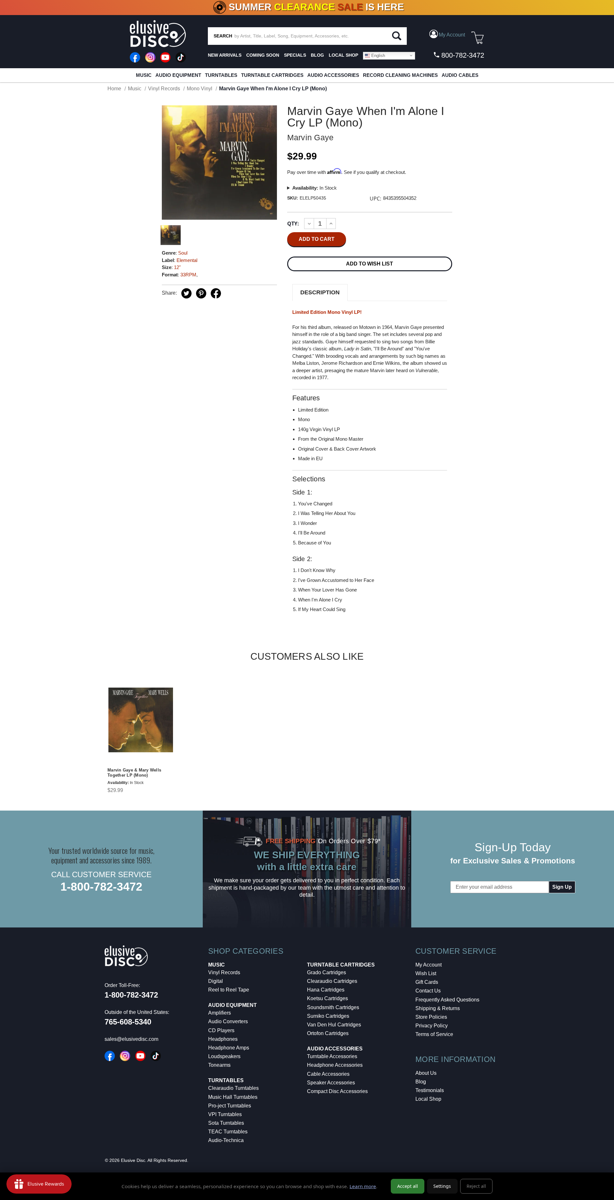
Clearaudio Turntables (233, 1088)
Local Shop (428, 1099)
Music (144, 75)
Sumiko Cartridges (328, 1016)
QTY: (293, 223)
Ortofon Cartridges (328, 1033)
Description (320, 292)
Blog (420, 1081)
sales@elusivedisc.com (131, 1039)
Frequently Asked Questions (447, 999)
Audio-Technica (226, 1140)
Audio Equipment (178, 75)
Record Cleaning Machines (400, 75)
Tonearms (219, 1065)
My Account (428, 964)
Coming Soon (262, 55)
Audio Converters (228, 1021)
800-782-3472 (461, 55)
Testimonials (429, 1090)
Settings (442, 1186)
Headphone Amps (228, 1047)
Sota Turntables (226, 1123)
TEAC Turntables (228, 1131)
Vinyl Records (224, 972)
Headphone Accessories (335, 1065)
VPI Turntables (225, 1114)
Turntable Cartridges (272, 75)
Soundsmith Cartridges (333, 1007)
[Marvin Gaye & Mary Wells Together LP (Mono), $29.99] (140, 720)
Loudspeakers (224, 1056)
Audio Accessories (333, 75)
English (377, 55)
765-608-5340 (128, 1021)
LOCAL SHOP (343, 55)
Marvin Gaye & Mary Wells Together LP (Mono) (134, 773)
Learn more (363, 1186)
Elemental (187, 260)
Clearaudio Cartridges (332, 981)
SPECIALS (295, 55)
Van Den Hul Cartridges (334, 1024)
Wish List (425, 973)
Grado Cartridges (326, 972)
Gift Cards (426, 982)
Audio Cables (460, 75)
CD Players (221, 1030)
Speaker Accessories (331, 1082)
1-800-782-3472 (101, 886)
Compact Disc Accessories (337, 1091)
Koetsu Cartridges (327, 998)
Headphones (223, 1039)
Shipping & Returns (437, 1008)
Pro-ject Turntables (229, 1105)
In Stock (314, 188)
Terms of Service (434, 1034)
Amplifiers (219, 1013)
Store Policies (431, 1017)
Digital (215, 981)
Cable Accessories (328, 1074)
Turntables (221, 75)
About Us (426, 1073)
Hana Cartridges (325, 989)
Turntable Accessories (332, 1056)
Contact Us (428, 990)
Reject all (476, 1186)
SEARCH (223, 35)
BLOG (317, 55)
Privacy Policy (431, 1025)
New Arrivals (224, 55)
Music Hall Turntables (232, 1097)
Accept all (407, 1186)
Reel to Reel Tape (228, 989)
